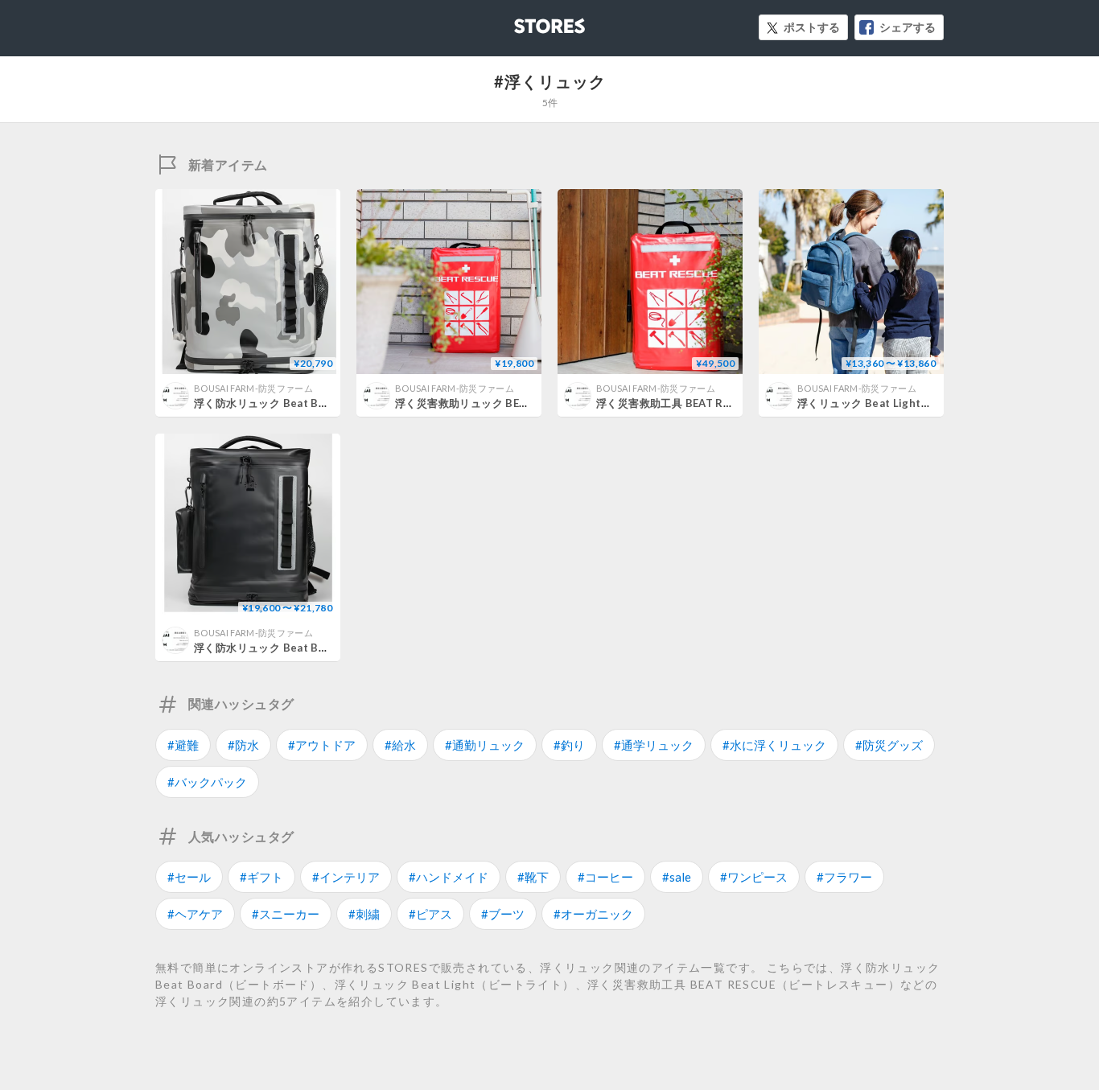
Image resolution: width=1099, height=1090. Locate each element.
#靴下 (533, 877)
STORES (523, 21)
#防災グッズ (889, 745)
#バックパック (207, 782)
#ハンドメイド (448, 877)
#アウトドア (322, 745)
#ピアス (430, 914)
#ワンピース (754, 877)
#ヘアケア (195, 914)
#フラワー (844, 877)
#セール (189, 877)
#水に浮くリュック (774, 745)
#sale (676, 877)
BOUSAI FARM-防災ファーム (253, 388)
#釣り (569, 745)
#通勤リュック (485, 745)
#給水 (400, 745)
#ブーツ (503, 914)
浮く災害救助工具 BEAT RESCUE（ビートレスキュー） (731, 403)
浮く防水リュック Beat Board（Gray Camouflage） (325, 403)
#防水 (243, 745)
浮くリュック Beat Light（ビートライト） (902, 403)
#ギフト (261, 877)
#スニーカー (285, 914)
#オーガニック (593, 914)
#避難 (183, 745)
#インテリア (346, 877)
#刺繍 (364, 914)
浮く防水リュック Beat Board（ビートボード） (312, 647)
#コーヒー (605, 877)
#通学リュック (654, 745)
